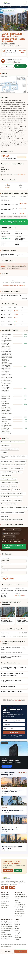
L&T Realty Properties (8, 43)
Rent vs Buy (18, 902)
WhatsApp (7, 951)
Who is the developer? (8, 686)
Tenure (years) (5, 569)
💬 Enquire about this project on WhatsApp (13, 546)
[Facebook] (2, 887)
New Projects (5, 901)
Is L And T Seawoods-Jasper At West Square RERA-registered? (12, 674)
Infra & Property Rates (5, 931)
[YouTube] (13, 887)
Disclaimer (18, 937)
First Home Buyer (19, 913)
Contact (17, 926)
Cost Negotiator (19, 909)
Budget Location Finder (19, 899)
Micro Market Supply (7, 928)
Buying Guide (18, 915)
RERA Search (5, 905)
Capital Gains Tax (19, 911)
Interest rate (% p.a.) (6, 564)
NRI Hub (17, 928)
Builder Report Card (6, 924)
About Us (17, 924)
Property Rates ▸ (20, 595)
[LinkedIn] (10, 887)
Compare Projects (20, 907)
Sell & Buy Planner (20, 904)
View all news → (22, 772)
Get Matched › (14, 732)
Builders (3, 903)
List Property (8, 870)
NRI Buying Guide (6, 934)
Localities (4, 907)
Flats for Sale (5, 896)
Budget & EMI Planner (21, 896)
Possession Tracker (7, 926)
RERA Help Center (6, 936)
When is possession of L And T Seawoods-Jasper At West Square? (14, 668)
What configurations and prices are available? (11, 681)
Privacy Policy (19, 933)
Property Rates (5, 939)
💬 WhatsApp (20, 66)
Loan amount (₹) (5, 558)
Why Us (17, 922)
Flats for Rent (5, 894)
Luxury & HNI (18, 930)
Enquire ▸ (20, 951)
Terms (16, 935)
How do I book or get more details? (11, 691)
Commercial (4, 899)
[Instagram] (6, 887)
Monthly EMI (4, 576)
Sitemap (17, 939)
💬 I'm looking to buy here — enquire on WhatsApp (14, 222)
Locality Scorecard (6, 922)
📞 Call (7, 66)
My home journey (20, 894)
